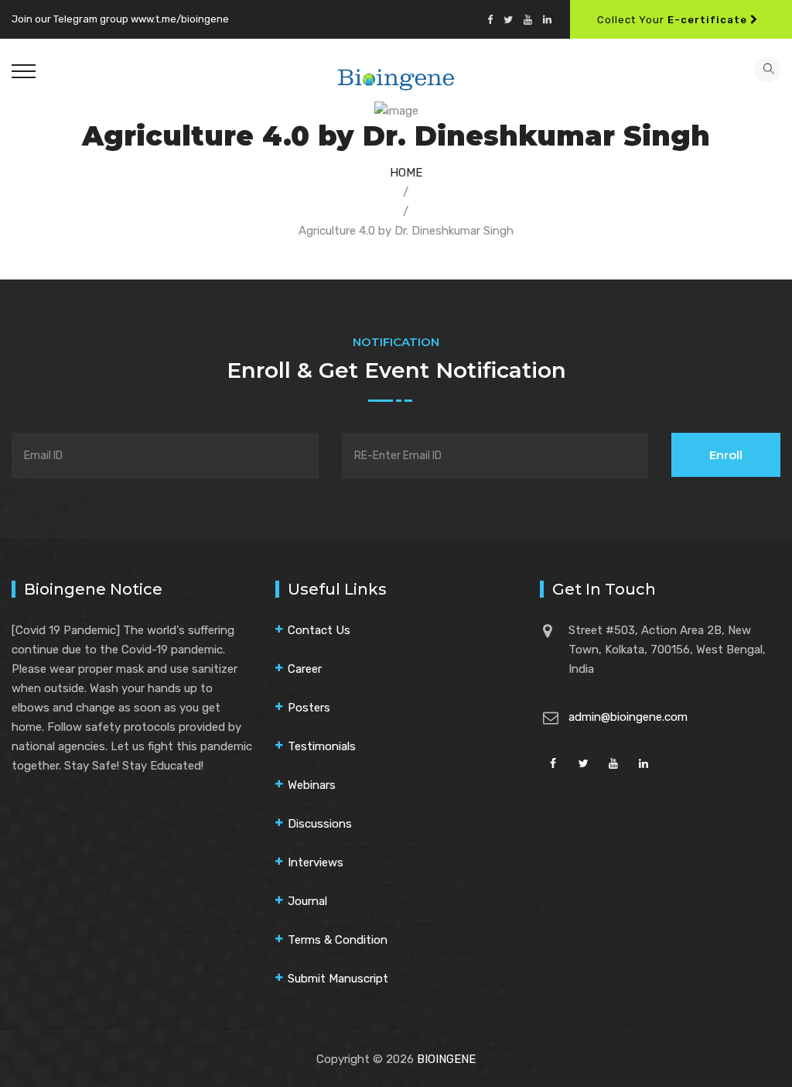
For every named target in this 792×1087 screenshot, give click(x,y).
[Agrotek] (396, 77)
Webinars (312, 785)
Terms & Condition (337, 940)
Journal (307, 901)
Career (305, 669)
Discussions (320, 824)
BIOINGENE (446, 1059)
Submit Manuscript (338, 979)
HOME (406, 173)
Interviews (315, 862)
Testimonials (322, 746)
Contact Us (319, 630)
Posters (309, 708)
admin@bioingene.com (628, 717)
